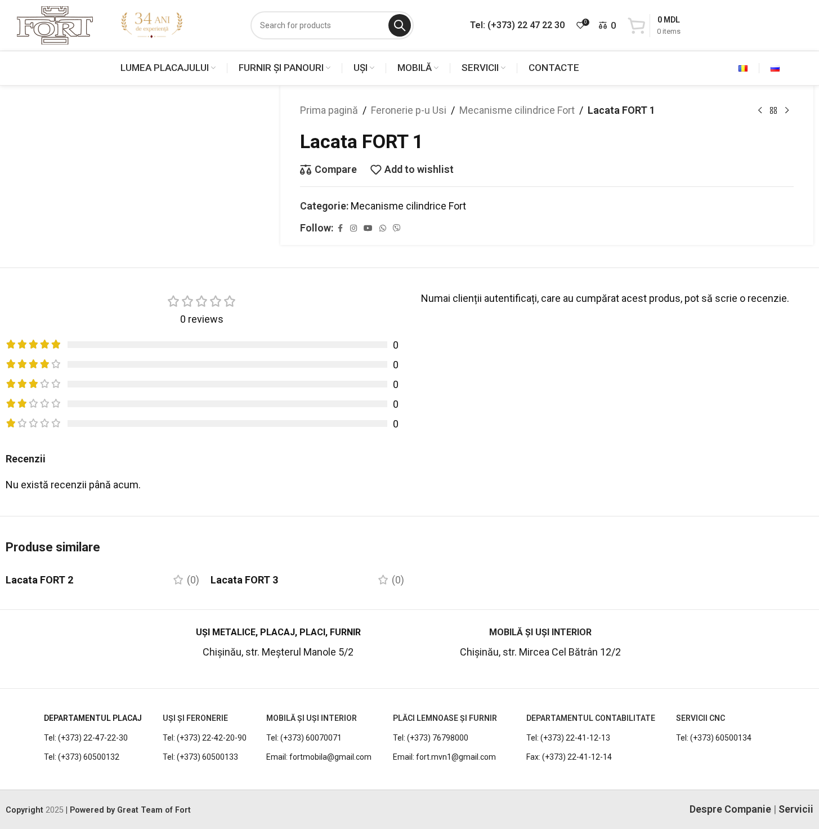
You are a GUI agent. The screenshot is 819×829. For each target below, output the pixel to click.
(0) (193, 580)
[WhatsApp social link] (383, 228)
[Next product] (787, 110)
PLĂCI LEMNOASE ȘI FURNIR (445, 718)
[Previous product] (760, 110)
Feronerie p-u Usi (408, 110)
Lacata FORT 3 (244, 580)
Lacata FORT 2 (39, 580)
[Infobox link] (73, 648)
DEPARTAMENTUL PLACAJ (93, 718)
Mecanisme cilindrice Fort (517, 110)
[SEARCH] (399, 25)
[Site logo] (55, 24)
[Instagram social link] (353, 228)
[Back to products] (773, 110)
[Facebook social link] (340, 228)
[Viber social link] (397, 228)
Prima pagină (329, 110)
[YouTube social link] (368, 228)
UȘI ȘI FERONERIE (195, 718)
